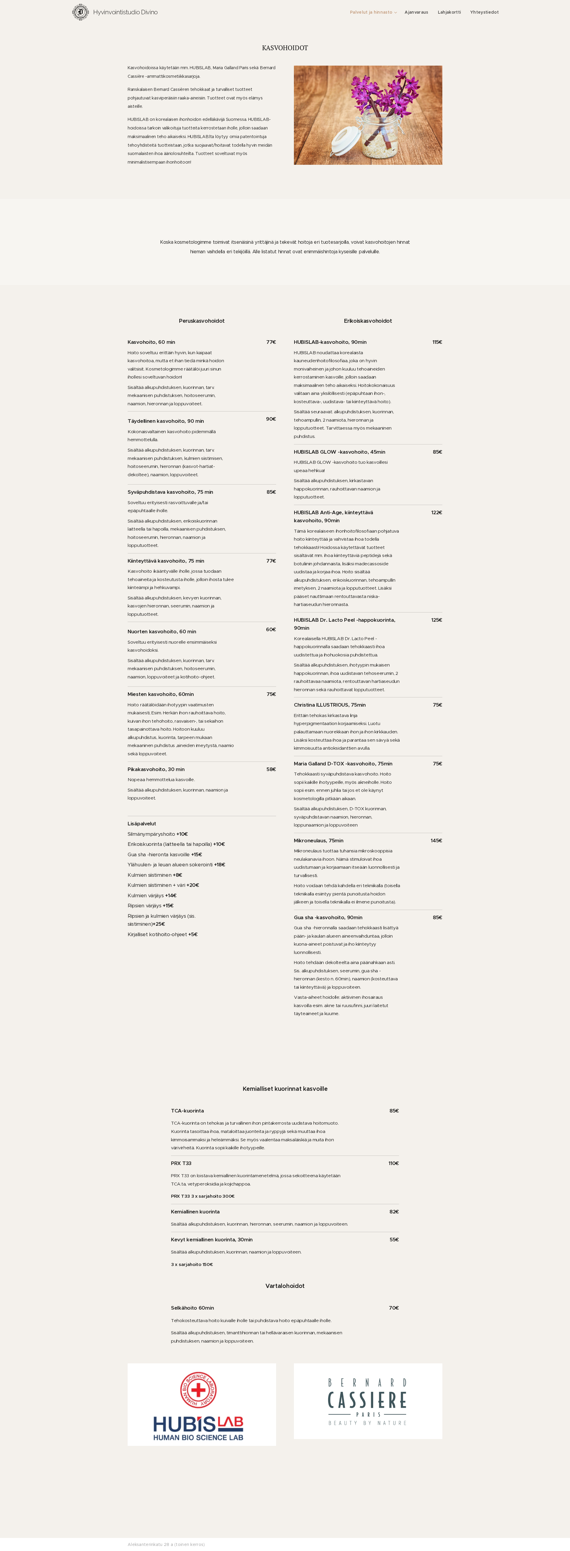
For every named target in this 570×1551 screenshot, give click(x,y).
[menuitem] (374, 12)
